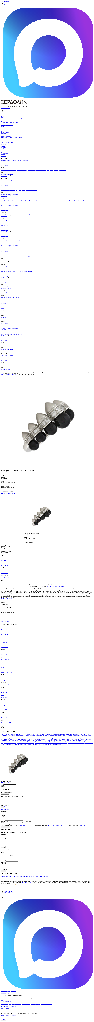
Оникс (33, 170)
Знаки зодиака (7, 122)
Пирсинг (3, 126)
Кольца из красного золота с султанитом (16, 735)
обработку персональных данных (25, 825)
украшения (3, 1002)
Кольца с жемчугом (40, 741)
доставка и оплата (5, 153)
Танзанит (44, 170)
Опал (37, 200)
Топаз (48, 170)
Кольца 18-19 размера (33, 744)
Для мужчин (10, 174)
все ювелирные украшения (7, 125)
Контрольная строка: (6, 789)
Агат (7, 190)
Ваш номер (3, 836)
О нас (9, 1001)
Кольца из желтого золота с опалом (21, 738)
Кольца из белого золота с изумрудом (32, 740)
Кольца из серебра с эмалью (56, 738)
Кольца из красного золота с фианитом (30, 734)
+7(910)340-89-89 (5, 108)
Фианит (51, 170)
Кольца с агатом (42, 743)
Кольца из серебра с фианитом (70, 738)
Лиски (31, 876)
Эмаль (64, 170)
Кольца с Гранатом (33, 743)
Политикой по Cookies (27, 882)
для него (3, 225)
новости (2, 1001)
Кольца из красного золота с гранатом (19, 736)
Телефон (3, 819)
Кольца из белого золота (15, 734)
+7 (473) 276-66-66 (5, 621)
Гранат (18, 170)
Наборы (2, 137)
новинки (3, 370)
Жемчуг (22, 170)
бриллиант (13, 170)
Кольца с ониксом (88, 741)
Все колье (3, 262)
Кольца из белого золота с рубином (14, 740)
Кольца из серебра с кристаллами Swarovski (51, 739)
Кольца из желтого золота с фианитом (76, 736)
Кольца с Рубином (79, 741)
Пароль (2, 805)
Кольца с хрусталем (54, 740)
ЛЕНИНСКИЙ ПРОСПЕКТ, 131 (8, 487)
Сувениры (3, 146)
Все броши (3, 246)
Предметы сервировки (6, 136)
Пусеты (11, 142)
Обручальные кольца (5, 118)
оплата (15, 543)
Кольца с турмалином (74, 740)
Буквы (2, 122)
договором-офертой (82, 825)
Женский (6, 817)
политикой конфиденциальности (56, 825)
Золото (2, 165)
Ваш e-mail (3, 838)
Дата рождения (4, 821)
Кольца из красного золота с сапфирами (35, 735)
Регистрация (7, 806)
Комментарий (4, 846)
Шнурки (3, 134)
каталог (2, 116)
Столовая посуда (8, 137)
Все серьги (3, 350)
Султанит (52, 200)
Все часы (3, 335)
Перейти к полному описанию (8, 493)
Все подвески (4, 176)
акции (2, 151)
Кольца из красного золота (76, 743)
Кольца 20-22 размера (12, 744)
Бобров (24, 876)
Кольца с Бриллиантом (59, 741)
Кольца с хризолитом (64, 740)
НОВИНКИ (3, 144)
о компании (3, 1000)
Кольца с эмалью (45, 740)
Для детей (3, 194)
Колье (2, 130)
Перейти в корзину (5, 782)
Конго (2, 142)
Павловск (42, 876)
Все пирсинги (4, 216)
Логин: (2, 788)
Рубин (36, 170)
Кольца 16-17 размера (43, 744)
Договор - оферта (5, 993)
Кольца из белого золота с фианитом (71, 739)
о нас (2, 152)
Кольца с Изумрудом (16, 743)
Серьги (2, 141)
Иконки (13, 122)
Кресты (16, 122)
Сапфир (40, 170)
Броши (2, 128)
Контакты (3, 154)
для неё (6, 225)
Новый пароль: (4, 790)
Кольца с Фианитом (70, 741)
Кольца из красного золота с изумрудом (72, 735)
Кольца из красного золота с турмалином (49, 734)
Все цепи (3, 277)
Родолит (41, 200)
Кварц (29, 170)
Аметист (10, 200)
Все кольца (3, 156)
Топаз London (65, 200)
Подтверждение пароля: (6, 792)
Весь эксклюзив (4, 303)
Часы (2, 139)
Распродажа (3, 147)
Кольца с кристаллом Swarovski (53, 743)
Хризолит (56, 170)
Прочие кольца (24, 118)
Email (2, 785)
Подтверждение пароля (6, 824)
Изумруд (26, 170)
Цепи (2, 131)
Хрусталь (61, 170)
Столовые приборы (17, 137)
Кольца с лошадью (5, 734)
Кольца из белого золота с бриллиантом (31, 739)
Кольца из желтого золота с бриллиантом (40, 738)
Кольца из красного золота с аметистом (57, 736)
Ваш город (29, 821)
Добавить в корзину (28, 542)
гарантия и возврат (21, 543)
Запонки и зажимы (5, 132)
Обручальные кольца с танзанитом (9, 741)
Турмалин (71, 200)
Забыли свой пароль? (6, 809)
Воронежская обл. (5, 1)
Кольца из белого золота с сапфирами (13, 739)
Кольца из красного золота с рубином (54, 735)
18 (1, 490)
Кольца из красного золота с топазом (68, 734)
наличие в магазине (31, 543)
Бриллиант (8, 220)
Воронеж (3, 876)
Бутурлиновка (36, 876)
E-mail (2, 804)
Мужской (13, 817)
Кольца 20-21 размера (23, 744)
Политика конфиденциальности (8, 991)
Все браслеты (4, 231)
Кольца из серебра (65, 743)
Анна (46, 876)
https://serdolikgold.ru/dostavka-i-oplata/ (55, 586)
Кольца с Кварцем (25, 743)
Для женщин (4, 174)
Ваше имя (3, 834)
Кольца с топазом (83, 740)
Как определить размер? (7, 491)
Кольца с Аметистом (6, 743)
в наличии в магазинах (6, 598)
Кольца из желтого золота (55, 744)
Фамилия (3, 815)
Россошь (28, 876)
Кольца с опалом (31, 741)
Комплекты (3, 148)
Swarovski (8, 170)
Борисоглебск (18, 876)
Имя (2, 814)
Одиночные (6, 142)
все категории (4, 196)
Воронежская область (10, 876)
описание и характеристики (7, 543)
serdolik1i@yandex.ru (8, 892)
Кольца (2, 117)
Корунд (32, 256)
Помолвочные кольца (16, 118)
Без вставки (3, 170)
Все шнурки (4, 318)
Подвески (3, 121)
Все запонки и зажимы (6, 288)
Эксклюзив (3, 133)
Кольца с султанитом (22, 741)
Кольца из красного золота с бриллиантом (38, 736)
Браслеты (3, 127)
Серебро (6, 165)
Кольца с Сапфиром (49, 741)
